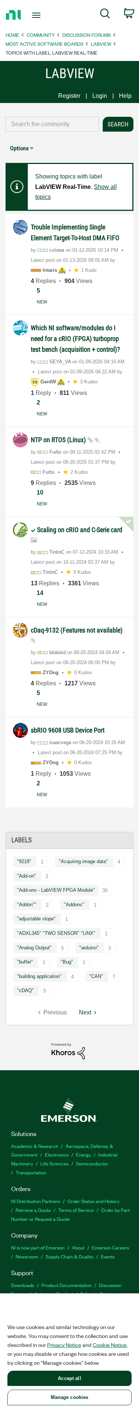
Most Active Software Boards (44, 43)
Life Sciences (54, 1163)
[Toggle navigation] (37, 15)
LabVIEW (101, 43)
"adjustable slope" (36, 918)
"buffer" (25, 962)
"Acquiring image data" (83, 861)
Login (99, 96)
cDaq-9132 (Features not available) (77, 630)
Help (125, 96)
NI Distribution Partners (35, 1200)
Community (41, 34)
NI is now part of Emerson (37, 1247)
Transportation (31, 1172)
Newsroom (27, 1256)
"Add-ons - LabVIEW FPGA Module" (56, 890)
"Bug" (67, 962)
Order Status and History (93, 1200)
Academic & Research (34, 1145)
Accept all (69, 1378)
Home (12, 34)
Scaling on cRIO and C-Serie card (79, 530)
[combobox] (52, 124)
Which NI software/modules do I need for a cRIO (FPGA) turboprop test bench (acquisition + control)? (75, 338)
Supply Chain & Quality (69, 1256)
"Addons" (74, 904)
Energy (83, 1154)
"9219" (24, 861)
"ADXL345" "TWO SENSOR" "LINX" (56, 933)
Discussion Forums (86, 34)
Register (69, 96)
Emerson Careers (110, 1247)
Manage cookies (70, 1397)
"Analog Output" (34, 947)
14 (40, 593)
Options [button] (19, 148)
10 (40, 492)
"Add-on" (26, 876)
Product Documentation (67, 1285)
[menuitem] (105, 15)
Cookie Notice (109, 1344)
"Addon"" (26, 904)
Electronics (57, 1154)
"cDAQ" (25, 990)
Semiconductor (92, 1163)
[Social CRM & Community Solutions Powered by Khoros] (68, 1051)
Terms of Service (76, 1209)
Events (108, 1256)
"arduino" (89, 947)
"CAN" (96, 976)
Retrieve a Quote (33, 1209)
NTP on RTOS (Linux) (59, 440)
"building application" (39, 976)
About (78, 1247)
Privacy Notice (64, 1344)
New (42, 302)
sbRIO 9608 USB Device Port (68, 730)
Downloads (22, 1285)
